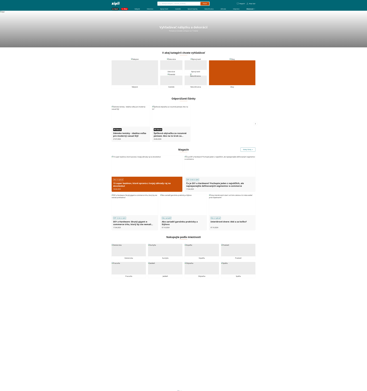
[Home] (116, 3)
